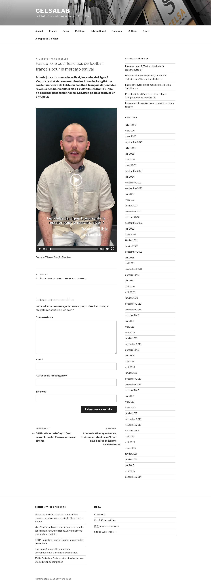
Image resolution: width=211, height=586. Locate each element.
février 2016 (131, 453)
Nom (39, 359)
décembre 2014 (133, 477)
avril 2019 (130, 332)
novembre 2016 (133, 425)
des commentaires (106, 526)
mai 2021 (129, 263)
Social (66, 31)
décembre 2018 (133, 344)
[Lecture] (39, 248)
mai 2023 (130, 200)
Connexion (99, 514)
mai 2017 (129, 401)
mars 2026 (130, 136)
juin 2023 (129, 194)
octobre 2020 (132, 275)
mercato (71, 278)
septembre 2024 (134, 171)
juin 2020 (130, 280)
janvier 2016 (131, 459)
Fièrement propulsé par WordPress (53, 579)
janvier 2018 (131, 373)
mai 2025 (130, 159)
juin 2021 (129, 257)
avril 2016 (130, 442)
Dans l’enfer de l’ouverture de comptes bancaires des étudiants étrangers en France (59, 518)
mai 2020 (130, 286)
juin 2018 (129, 355)
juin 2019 (129, 321)
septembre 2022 (133, 223)
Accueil (39, 31)
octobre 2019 (132, 315)
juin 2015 (129, 465)
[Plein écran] (112, 248)
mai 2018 (129, 361)
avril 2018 (130, 367)
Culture (132, 31)
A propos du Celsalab (47, 38)
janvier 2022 (131, 246)
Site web (41, 391)
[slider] (74, 249)
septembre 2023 (133, 188)
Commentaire (44, 317)
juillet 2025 (130, 148)
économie (46, 278)
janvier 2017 (131, 413)
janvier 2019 (131, 338)
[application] (76, 180)
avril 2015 (130, 471)
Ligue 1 (59, 278)
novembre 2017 (133, 384)
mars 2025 (130, 165)
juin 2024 (129, 176)
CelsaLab (53, 10)
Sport (146, 31)
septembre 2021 (133, 251)
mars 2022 (130, 234)
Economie (117, 31)
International (98, 31)
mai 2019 (129, 326)
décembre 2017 (133, 378)
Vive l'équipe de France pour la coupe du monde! (59, 527)
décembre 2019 (133, 303)
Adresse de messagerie (51, 375)
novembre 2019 (133, 309)
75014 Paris (41, 540)
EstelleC (62, 59)
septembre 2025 (134, 142)
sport (82, 278)
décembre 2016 (133, 419)
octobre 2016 (132, 430)
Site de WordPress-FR (105, 531)
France (53, 31)
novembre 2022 (133, 211)
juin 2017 (129, 396)
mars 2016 (130, 448)
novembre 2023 (133, 182)
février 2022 (131, 240)
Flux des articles (105, 520)
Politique (80, 31)
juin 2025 (129, 153)
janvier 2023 (131, 205)
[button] (76, 180)
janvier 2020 (131, 298)
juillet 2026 (130, 125)
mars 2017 (130, 407)
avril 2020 (130, 292)
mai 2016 (129, 436)
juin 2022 (129, 228)
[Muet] (107, 248)
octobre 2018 (132, 350)
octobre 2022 (132, 217)
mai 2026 (130, 130)
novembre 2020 (133, 269)
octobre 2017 (132, 390)
